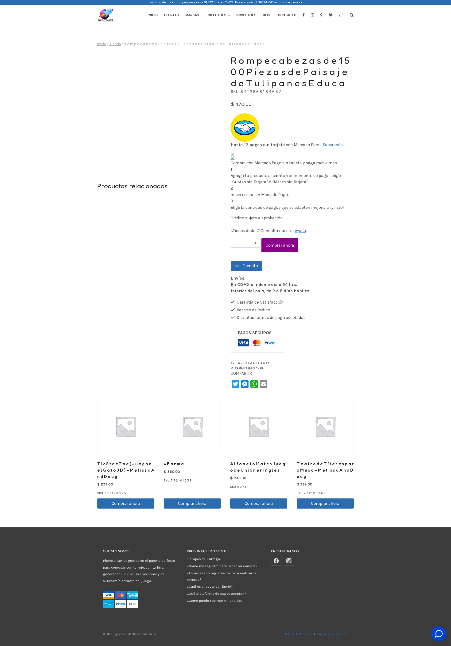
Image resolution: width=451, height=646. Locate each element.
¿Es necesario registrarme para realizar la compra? (221, 576)
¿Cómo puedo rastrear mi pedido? (215, 600)
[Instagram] (289, 561)
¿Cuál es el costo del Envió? (210, 586)
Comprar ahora (280, 245)
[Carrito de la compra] (340, 15)
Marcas (192, 15)
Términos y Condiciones (331, 634)
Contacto (287, 15)
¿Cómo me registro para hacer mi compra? (222, 566)
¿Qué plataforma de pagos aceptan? (216, 593)
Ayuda (300, 230)
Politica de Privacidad (299, 634)
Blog (267, 15)
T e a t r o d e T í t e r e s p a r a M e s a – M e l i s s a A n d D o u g (325, 470)
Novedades (246, 15)
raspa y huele (254, 367)
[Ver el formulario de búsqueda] (349, 15)
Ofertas (171, 15)
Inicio (153, 15)
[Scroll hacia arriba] (439, 622)
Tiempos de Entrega (203, 559)
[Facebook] (276, 561)
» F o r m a (174, 463)
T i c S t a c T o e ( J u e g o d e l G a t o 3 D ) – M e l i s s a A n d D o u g (125, 470)
